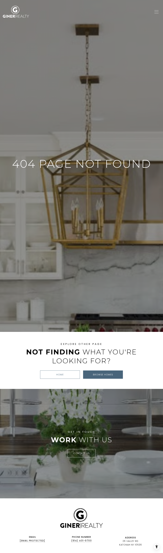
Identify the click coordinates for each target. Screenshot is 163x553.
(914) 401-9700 (81, 540)
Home (60, 374)
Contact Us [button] (81, 453)
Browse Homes (103, 374)
